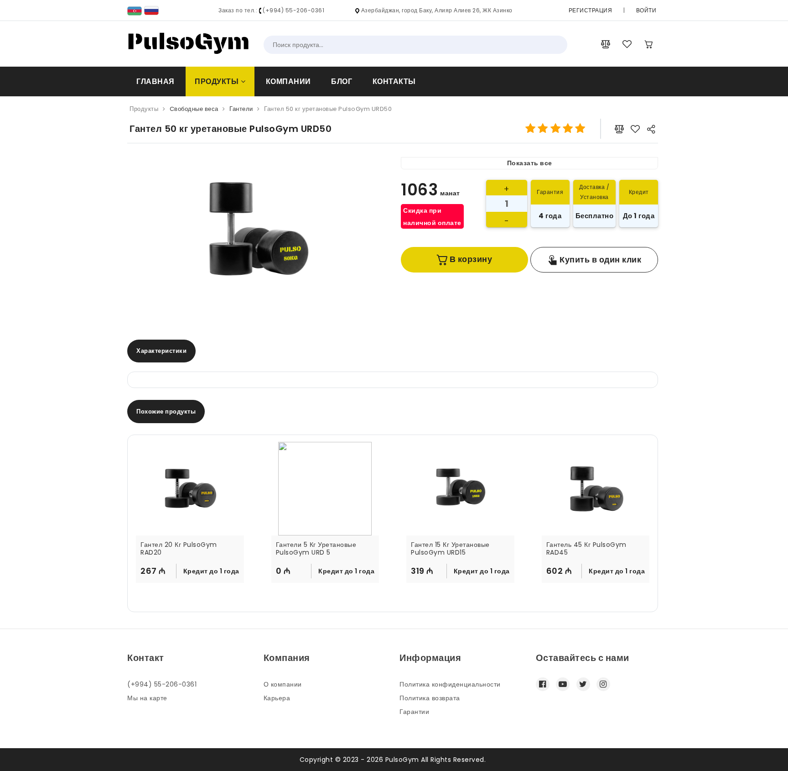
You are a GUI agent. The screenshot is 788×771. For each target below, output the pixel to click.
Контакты (394, 81)
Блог (341, 81)
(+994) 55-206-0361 (162, 684)
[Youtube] (563, 684)
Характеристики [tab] (161, 350)
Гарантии (414, 711)
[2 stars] (543, 128)
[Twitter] (583, 684)
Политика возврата (429, 698)
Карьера (277, 698)
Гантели (241, 108)
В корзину (469, 259)
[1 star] (530, 128)
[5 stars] (580, 128)
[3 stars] (555, 128)
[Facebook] (543, 684)
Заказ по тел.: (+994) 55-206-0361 (271, 10)
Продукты (218, 81)
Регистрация (590, 10)
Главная (155, 81)
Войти (646, 10)
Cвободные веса (194, 108)
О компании (283, 684)
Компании (288, 81)
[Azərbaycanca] (134, 10)
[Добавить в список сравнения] (619, 128)
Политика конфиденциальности (450, 684)
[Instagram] (603, 684)
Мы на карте (147, 698)
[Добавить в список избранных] (635, 128)
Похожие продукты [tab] (166, 411)
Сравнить (219, 591)
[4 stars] (567, 128)
